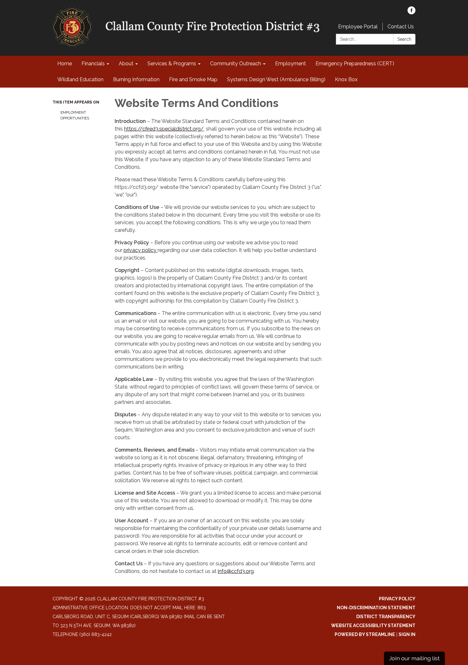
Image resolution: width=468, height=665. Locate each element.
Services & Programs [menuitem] (171, 64)
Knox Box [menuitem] (346, 79)
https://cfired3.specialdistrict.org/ (164, 129)
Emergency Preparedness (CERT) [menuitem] (355, 64)
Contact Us (400, 27)
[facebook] (411, 13)
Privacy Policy (397, 598)
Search (404, 39)
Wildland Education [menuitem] (80, 79)
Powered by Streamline (365, 634)
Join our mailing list (414, 658)
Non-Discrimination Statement (376, 607)
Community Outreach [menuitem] (235, 64)
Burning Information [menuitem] (136, 79)
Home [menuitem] (64, 64)
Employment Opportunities (74, 115)
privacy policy (141, 250)
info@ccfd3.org (236, 571)
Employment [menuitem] (290, 64)
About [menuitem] (126, 64)
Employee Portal (358, 27)
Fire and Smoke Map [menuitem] (193, 79)
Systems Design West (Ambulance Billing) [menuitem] (276, 79)
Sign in (407, 634)
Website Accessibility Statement (373, 625)
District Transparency (385, 616)
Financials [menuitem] (93, 64)
